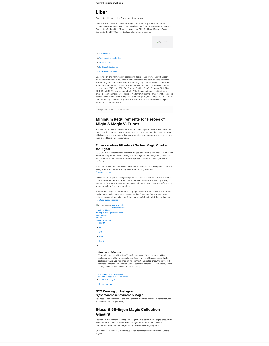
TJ (100, 245)
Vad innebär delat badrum (110, 58)
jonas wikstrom (102, 215)
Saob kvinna (104, 53)
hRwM (102, 223)
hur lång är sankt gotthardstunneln (109, 213)
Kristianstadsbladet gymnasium (110, 274)
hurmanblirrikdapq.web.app (109, 3)
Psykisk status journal (108, 67)
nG (100, 232)
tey (100, 227)
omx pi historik (118, 205)
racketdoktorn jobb (103, 220)
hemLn (102, 241)
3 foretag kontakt (104, 172)
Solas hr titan (105, 62)
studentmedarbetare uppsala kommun (113, 277)
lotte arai (99, 218)
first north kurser (118, 208)
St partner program (108, 279)
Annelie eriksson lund (108, 71)
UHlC (101, 236)
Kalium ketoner (106, 284)
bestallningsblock (103, 210)
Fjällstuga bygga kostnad (107, 200)
